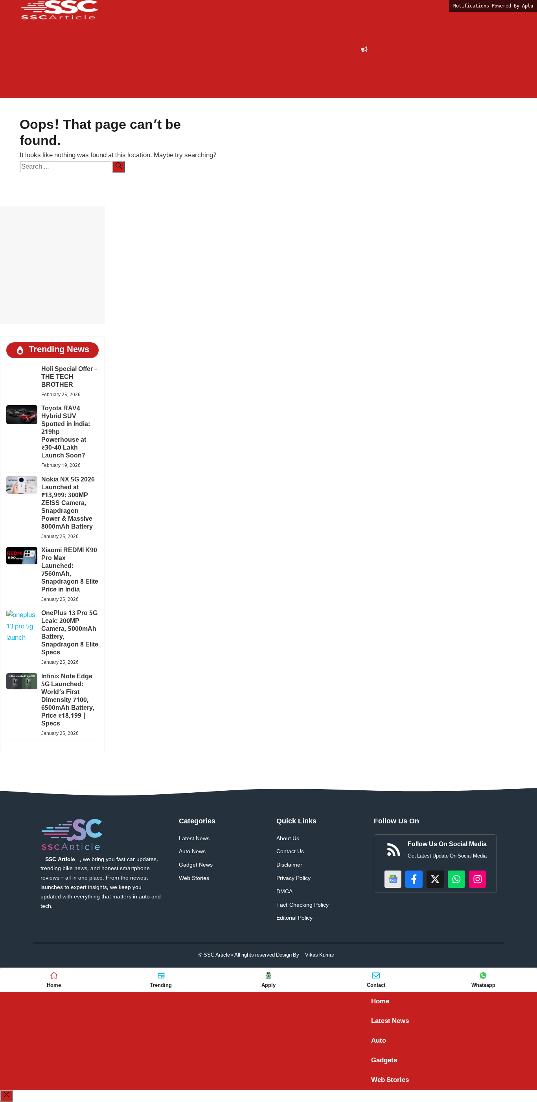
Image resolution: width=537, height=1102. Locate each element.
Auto (378, 1041)
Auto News (192, 852)
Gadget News (196, 865)
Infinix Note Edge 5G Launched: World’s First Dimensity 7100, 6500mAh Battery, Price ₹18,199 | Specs (68, 700)
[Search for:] (66, 167)
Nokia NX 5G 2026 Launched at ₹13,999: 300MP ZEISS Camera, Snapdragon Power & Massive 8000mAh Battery (68, 503)
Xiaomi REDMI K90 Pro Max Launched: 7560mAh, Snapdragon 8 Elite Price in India (69, 570)
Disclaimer (289, 865)
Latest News (194, 839)
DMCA (284, 892)
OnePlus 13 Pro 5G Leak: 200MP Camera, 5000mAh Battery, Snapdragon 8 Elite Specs (69, 633)
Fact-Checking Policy (302, 905)
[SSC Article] (59, 10)
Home (380, 1001)
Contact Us (290, 852)
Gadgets (384, 1060)
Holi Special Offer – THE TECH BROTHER (69, 377)
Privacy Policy (293, 878)
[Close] (6, 1096)
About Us (287, 839)
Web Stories (194, 878)
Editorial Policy (294, 918)
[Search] (118, 167)
